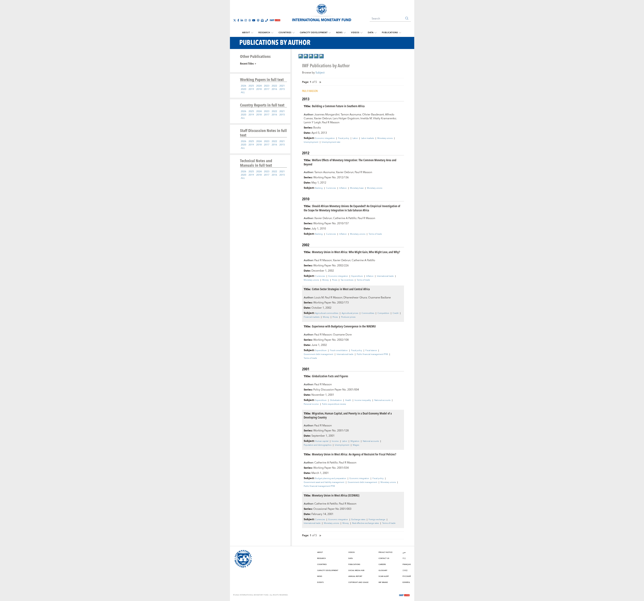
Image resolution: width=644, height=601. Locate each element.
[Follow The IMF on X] (234, 20)
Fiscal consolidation (339, 351)
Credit (395, 313)
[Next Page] (319, 82)
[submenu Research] (272, 33)
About (246, 32)
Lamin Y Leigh (312, 122)
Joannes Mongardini (326, 114)
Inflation (343, 188)
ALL (243, 92)
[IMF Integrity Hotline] (266, 20)
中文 (404, 558)
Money (325, 280)
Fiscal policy (343, 138)
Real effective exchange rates (365, 523)
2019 (251, 89)
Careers (382, 564)
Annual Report (355, 576)
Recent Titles (247, 63)
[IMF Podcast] (258, 20)
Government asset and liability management (324, 482)
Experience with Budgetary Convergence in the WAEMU (344, 326)
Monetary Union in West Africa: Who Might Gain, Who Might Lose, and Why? (356, 252)
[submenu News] (345, 33)
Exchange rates (358, 520)
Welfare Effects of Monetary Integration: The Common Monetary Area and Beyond (350, 162)
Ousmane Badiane (379, 297)
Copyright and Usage (358, 582)
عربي (404, 552)
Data (370, 32)
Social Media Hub (356, 570)
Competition (383, 313)
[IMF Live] (404, 594)
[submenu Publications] (400, 33)
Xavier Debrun (323, 118)
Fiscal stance (371, 351)
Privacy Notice (385, 552)
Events (320, 582)
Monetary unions (385, 138)
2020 (243, 89)
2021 (282, 86)
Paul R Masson (330, 122)
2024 (259, 86)
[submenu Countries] (293, 33)
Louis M (319, 297)
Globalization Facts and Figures (330, 376)
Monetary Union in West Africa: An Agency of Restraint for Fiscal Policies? (354, 454)
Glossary (383, 570)
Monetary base (357, 188)
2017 (266, 89)
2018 (259, 89)
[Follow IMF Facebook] (238, 20)
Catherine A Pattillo (345, 218)
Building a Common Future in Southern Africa (338, 106)
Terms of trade (375, 234)
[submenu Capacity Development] (330, 33)
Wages (356, 445)
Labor (355, 138)
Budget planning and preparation (330, 479)
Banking (319, 188)
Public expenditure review (334, 404)
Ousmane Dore (342, 334)
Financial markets (311, 317)
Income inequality (363, 400)
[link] (301, 56)
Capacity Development (314, 32)
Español (406, 582)
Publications (390, 32)
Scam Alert (384, 576)
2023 (266, 86)
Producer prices (348, 317)
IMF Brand (383, 582)
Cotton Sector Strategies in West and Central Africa (341, 289)
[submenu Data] (375, 33)
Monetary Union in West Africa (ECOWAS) (335, 495)
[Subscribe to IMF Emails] (262, 20)
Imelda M (366, 118)
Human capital (321, 441)
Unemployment (311, 142)
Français (406, 564)
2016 (274, 89)
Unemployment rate (331, 142)
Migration (355, 441)
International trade (385, 276)
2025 (251, 86)
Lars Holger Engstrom (346, 118)
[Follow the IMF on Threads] (249, 20)
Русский (406, 576)
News (339, 32)
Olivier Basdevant (373, 114)
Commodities (368, 313)
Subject (320, 72)
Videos (355, 32)
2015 (282, 89)
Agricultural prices (350, 313)
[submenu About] (252, 33)
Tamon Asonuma (351, 114)
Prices (334, 280)
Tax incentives (347, 280)
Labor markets (367, 138)
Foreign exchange (377, 520)
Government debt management (318, 354)
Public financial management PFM (372, 354)
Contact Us (384, 558)
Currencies (331, 188)
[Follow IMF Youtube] (253, 20)
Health (348, 400)
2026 (243, 86)
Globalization (336, 400)
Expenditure (357, 276)
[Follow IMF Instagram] (246, 20)
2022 (274, 86)
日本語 (405, 570)
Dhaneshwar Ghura (355, 297)
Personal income (311, 404)
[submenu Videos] (361, 33)
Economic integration (325, 138)
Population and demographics (317, 445)
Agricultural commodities (326, 313)
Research (264, 32)
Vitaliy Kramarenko (384, 118)
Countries (285, 32)
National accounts (382, 400)
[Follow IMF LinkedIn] (242, 20)
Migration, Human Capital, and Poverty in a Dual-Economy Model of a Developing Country (348, 415)
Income (335, 441)
